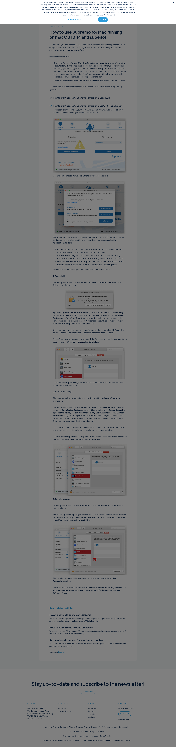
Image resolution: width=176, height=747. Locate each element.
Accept (103, 19)
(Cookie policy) (109, 15)
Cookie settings (74, 19)
